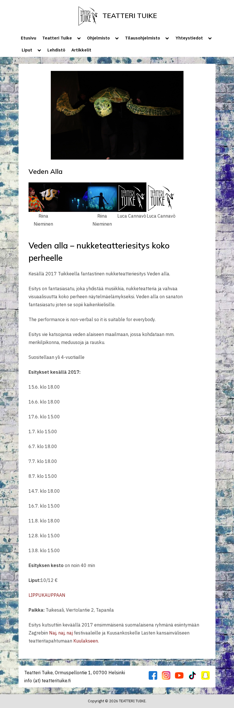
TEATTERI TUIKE (129, 15)
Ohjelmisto (98, 38)
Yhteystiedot (189, 38)
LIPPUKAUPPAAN (47, 595)
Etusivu (28, 38)
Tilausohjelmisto (142, 38)
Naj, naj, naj (61, 633)
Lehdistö (56, 50)
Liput (27, 50)
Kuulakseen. (86, 641)
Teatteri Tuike (57, 38)
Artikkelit (81, 50)
